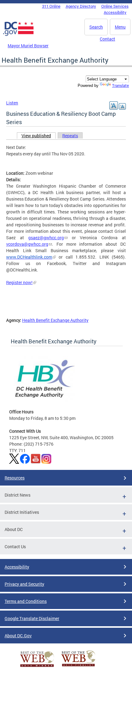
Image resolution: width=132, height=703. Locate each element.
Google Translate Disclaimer (32, 618)
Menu (120, 27)
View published (38, 136)
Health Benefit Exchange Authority (55, 320)
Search (96, 27)
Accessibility (115, 12)
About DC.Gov (18, 636)
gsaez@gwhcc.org (46, 237)
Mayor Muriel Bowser (28, 46)
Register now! (19, 282)
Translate (120, 85)
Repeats (70, 136)
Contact (107, 39)
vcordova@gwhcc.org (27, 244)
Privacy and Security (24, 584)
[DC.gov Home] (18, 34)
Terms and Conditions (26, 601)
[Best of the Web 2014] (37, 667)
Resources (15, 478)
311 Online (51, 6)
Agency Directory (81, 6)
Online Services (115, 6)
